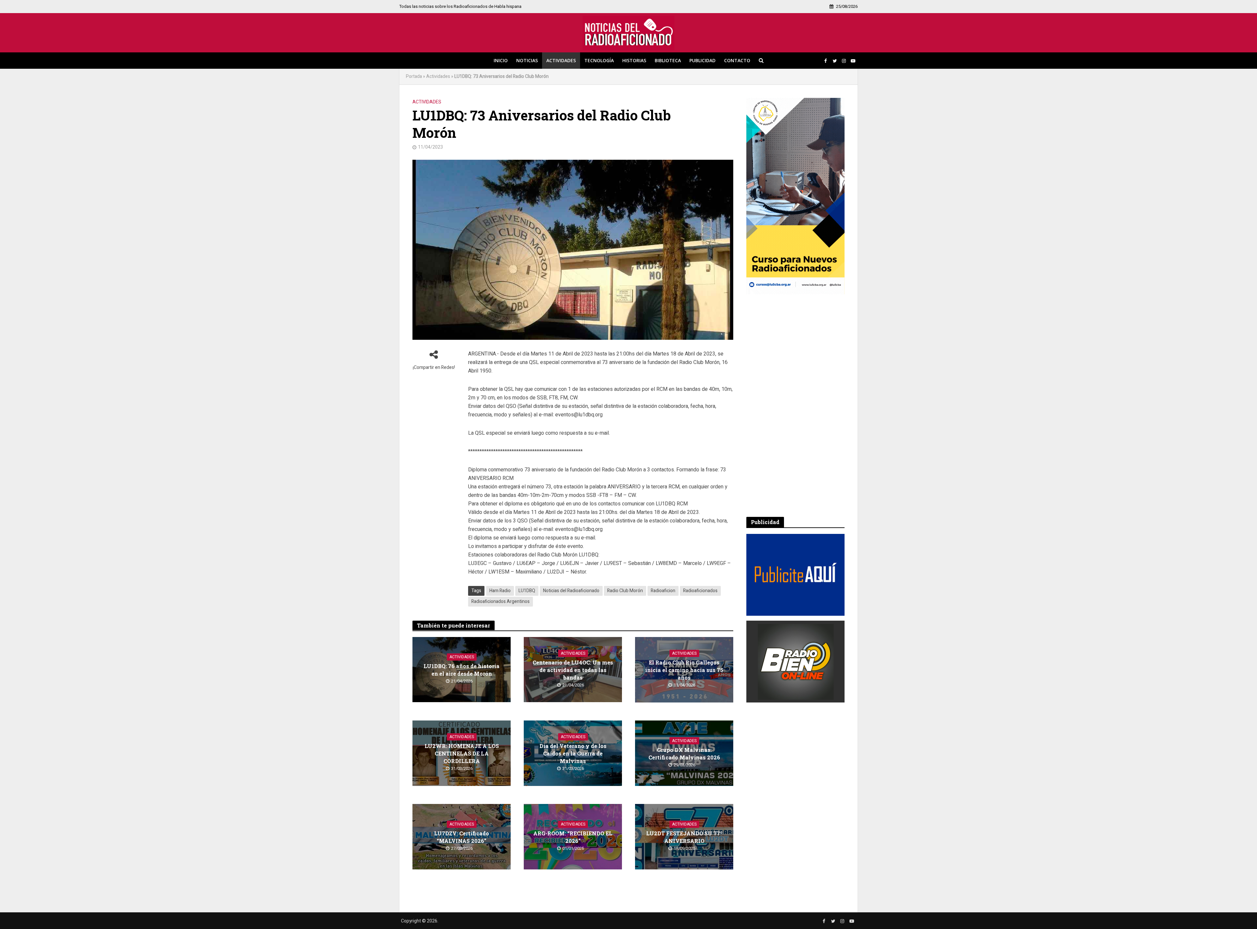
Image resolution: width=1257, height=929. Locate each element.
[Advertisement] (795, 405)
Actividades (561, 60)
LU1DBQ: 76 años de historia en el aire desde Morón (462, 670)
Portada (414, 76)
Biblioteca (668, 60)
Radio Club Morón (625, 590)
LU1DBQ (527, 590)
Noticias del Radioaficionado (571, 590)
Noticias (527, 60)
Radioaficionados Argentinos (500, 601)
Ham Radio (500, 590)
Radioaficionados (700, 590)
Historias (634, 60)
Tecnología (599, 60)
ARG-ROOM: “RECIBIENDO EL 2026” (572, 837)
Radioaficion (663, 590)
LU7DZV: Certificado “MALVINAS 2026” (461, 837)
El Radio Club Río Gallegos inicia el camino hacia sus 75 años (684, 670)
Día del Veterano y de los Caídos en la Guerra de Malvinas (573, 753)
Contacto (737, 60)
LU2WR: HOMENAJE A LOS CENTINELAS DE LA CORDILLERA (462, 753)
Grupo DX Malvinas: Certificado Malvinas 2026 (684, 753)
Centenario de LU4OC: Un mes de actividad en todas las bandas (573, 670)
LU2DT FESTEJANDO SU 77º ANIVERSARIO (684, 837)
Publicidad (702, 60)
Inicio (501, 60)
